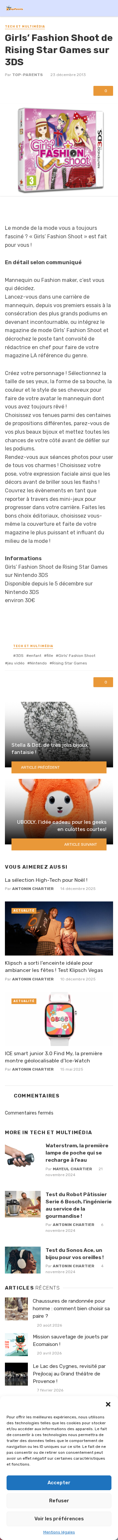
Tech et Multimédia (25, 26)
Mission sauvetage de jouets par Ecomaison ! (70, 1340)
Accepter (59, 1483)
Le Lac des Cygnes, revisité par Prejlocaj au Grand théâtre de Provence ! (69, 1373)
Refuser (59, 1501)
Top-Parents (27, 74)
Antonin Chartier (33, 888)
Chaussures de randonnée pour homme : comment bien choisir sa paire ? (71, 1308)
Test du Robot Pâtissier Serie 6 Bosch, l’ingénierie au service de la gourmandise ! (79, 1205)
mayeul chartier (72, 1169)
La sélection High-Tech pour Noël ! (46, 880)
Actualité (23, 910)
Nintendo (38, 663)
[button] (108, 1404)
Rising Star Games (69, 663)
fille (50, 655)
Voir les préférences (59, 1519)
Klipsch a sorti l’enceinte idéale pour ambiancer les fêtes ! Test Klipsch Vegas (54, 966)
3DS (20, 655)
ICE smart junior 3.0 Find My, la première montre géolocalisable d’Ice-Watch (53, 1057)
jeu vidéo (16, 663)
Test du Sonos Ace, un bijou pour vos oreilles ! (75, 1253)
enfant (35, 655)
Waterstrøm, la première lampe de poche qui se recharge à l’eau (77, 1152)
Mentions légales (59, 1532)
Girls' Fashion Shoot (76, 655)
